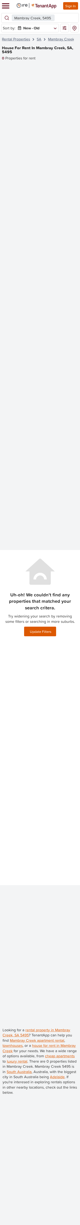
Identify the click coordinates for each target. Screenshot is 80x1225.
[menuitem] (36, 28)
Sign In (70, 5)
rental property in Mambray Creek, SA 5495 (36, 1032)
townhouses (13, 1045)
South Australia (19, 1071)
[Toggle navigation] (5, 6)
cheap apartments (60, 1056)
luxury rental (17, 1061)
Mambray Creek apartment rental (37, 1040)
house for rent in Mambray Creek (39, 1048)
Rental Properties (16, 39)
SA (39, 39)
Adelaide (57, 1076)
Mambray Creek (61, 39)
